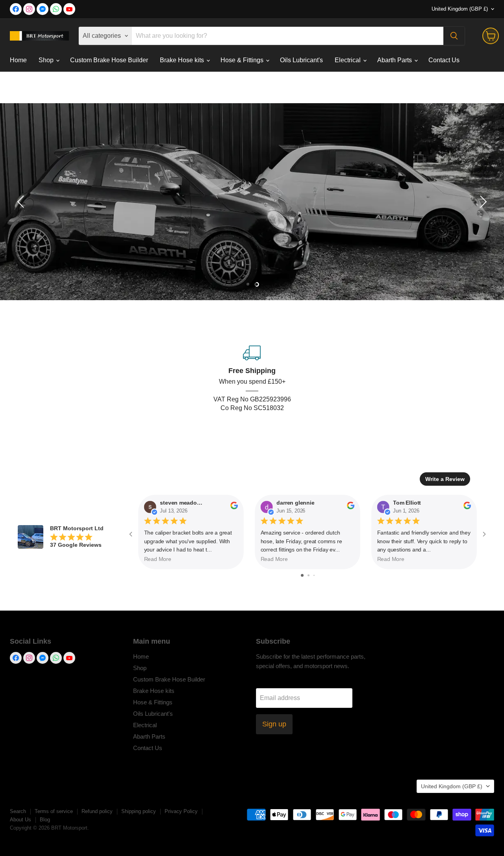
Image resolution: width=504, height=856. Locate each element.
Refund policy (97, 811)
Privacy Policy (181, 811)
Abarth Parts (395, 60)
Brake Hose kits (183, 60)
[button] (22, 202)
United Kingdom (460, 9)
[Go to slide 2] (308, 575)
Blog (45, 820)
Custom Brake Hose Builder (109, 60)
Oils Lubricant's (301, 60)
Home (18, 60)
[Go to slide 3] (314, 575)
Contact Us (444, 60)
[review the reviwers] (234, 508)
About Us (20, 820)
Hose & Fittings (242, 60)
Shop (47, 60)
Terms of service (54, 811)
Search (18, 811)
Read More (157, 559)
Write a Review (445, 479)
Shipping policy (138, 811)
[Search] (454, 36)
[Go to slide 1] (302, 575)
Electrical (348, 60)
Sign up (274, 724)
